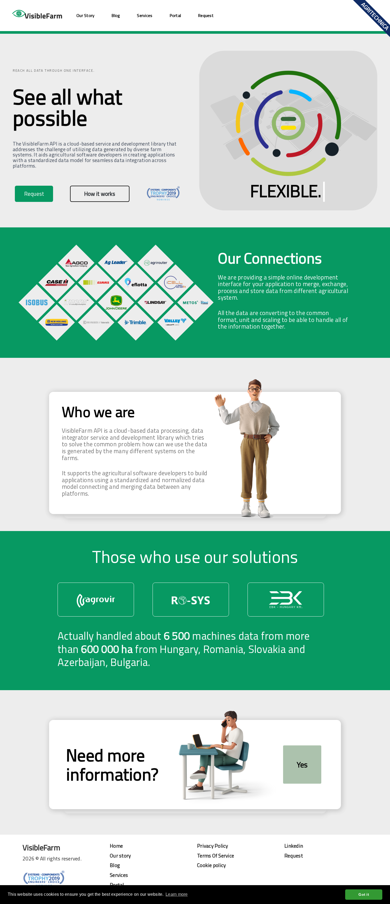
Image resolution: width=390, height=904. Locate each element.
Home (116, 846)
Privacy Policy (212, 846)
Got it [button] (363, 894)
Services (144, 15)
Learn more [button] (177, 894)
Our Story (85, 15)
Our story (120, 856)
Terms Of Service (215, 856)
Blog (115, 15)
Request (206, 15)
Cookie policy (211, 865)
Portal (175, 15)
